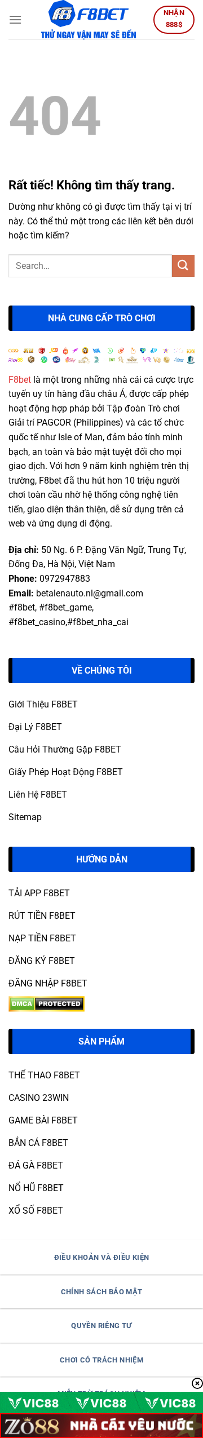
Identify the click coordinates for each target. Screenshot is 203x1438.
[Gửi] (183, 266)
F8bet (19, 379)
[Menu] (15, 19)
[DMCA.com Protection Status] (46, 1003)
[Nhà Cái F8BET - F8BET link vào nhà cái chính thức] (88, 19)
